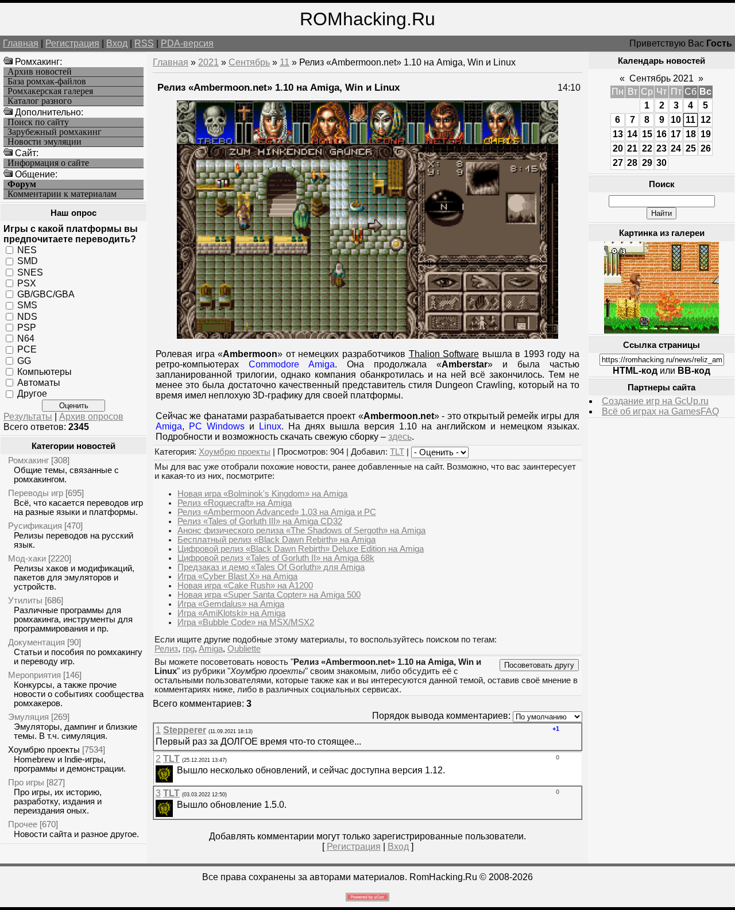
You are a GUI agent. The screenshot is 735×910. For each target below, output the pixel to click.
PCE (27, 349)
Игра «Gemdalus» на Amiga (230, 604)
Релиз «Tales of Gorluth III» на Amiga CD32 (259, 521)
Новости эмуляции (44, 141)
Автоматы (38, 383)
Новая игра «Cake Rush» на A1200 (245, 585)
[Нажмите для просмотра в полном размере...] (367, 335)
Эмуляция (28, 717)
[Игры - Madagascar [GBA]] (661, 330)
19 (706, 134)
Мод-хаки (27, 558)
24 (676, 148)
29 (647, 163)
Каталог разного (39, 101)
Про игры (26, 782)
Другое (32, 393)
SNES (30, 272)
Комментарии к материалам (62, 194)
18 (691, 134)
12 (706, 120)
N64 (25, 338)
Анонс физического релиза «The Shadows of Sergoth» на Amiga (301, 530)
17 (676, 134)
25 (691, 148)
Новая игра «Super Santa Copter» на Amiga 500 (269, 594)
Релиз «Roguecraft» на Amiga (234, 503)
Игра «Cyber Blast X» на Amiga (237, 576)
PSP (26, 327)
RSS (144, 43)
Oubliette (244, 648)
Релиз (166, 648)
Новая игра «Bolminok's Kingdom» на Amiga (262, 493)
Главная (20, 43)
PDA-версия (187, 43)
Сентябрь (249, 62)
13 (618, 134)
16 (661, 134)
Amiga (211, 648)
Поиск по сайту (38, 122)
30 (661, 163)
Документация (36, 642)
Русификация (35, 525)
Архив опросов (91, 416)
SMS (27, 305)
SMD (27, 261)
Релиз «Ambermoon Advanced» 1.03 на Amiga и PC (276, 512)
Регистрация (72, 43)
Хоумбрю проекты (44, 749)
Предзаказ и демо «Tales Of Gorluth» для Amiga (271, 567)
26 (706, 148)
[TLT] (176, 770)
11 (284, 62)
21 (632, 148)
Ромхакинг (28, 460)
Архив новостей (39, 71)
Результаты (27, 416)
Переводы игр (35, 493)
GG (24, 360)
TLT (397, 451)
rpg (189, 648)
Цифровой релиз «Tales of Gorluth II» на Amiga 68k (275, 558)
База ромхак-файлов (46, 81)
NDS (27, 316)
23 (661, 148)
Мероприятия (34, 675)
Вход (116, 43)
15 (647, 134)
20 (618, 148)
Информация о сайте (48, 163)
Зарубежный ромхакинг (54, 132)
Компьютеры (44, 372)
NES (27, 250)
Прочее (22, 824)
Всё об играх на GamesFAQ (660, 411)
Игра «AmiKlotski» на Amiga (231, 613)
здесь (400, 437)
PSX (26, 283)
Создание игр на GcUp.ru (655, 401)
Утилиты (25, 600)
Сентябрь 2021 (661, 78)
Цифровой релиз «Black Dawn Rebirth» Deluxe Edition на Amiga (300, 548)
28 (632, 163)
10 (676, 120)
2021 (208, 62)
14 (632, 134)
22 (647, 148)
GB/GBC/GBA (46, 294)
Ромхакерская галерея (50, 91)
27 (618, 163)
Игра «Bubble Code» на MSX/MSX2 (245, 622)
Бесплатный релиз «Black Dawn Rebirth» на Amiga (276, 539)
